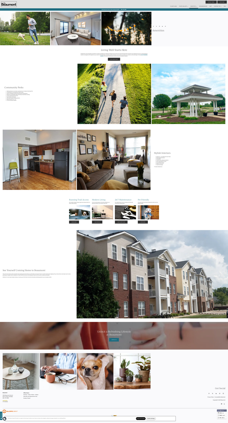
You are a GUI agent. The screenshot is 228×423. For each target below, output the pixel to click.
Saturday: (25, 396)
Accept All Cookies (141, 418)
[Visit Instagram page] (165, 26)
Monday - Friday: (27, 394)
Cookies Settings (151, 418)
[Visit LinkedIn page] (162, 26)
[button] (211, 2)
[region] (90, 418)
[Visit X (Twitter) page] (156, 26)
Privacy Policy (211, 397)
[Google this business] (159, 26)
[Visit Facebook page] (153, 26)
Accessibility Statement (220, 397)
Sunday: (25, 398)
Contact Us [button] (114, 339)
